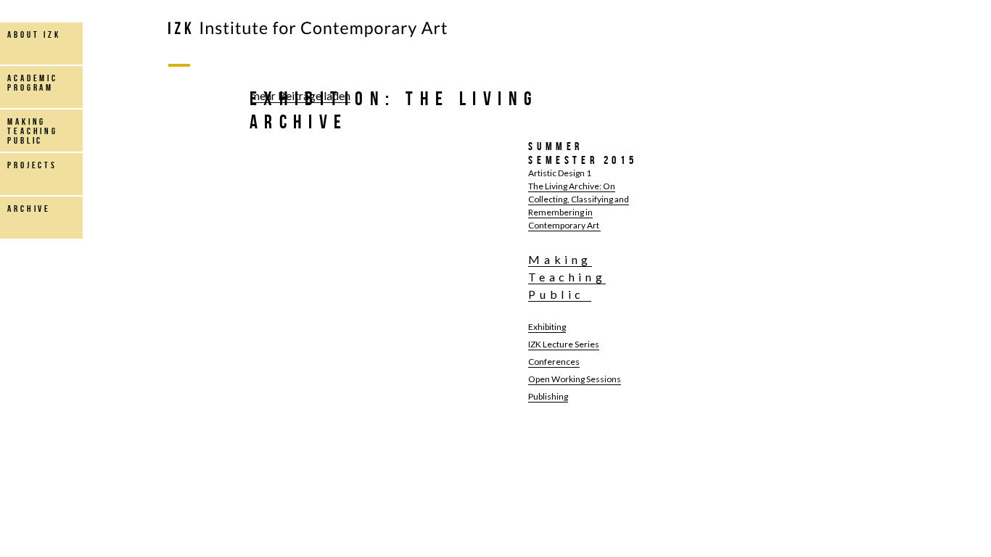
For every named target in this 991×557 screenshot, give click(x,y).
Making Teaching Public (567, 276)
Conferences (554, 361)
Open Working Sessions (574, 379)
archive (29, 208)
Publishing (548, 396)
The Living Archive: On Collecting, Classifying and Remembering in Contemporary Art (578, 206)
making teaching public (32, 131)
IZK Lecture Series (563, 344)
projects (32, 165)
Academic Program (32, 83)
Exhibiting (547, 326)
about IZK (34, 34)
